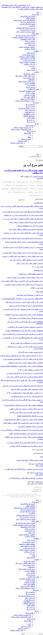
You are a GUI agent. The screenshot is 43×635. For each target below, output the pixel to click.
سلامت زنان (31, 85)
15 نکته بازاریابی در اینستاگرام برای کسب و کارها (27, 343)
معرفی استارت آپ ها (28, 22)
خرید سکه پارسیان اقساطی (36, 195)
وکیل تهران (30, 192)
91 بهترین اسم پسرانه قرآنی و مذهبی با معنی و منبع (26, 222)
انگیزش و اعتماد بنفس (27, 58)
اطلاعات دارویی (29, 83)
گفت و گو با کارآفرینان (27, 16)
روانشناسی (31, 79)
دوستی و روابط (30, 41)
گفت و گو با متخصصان (27, 39)
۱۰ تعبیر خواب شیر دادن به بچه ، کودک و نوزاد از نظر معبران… (22, 253)
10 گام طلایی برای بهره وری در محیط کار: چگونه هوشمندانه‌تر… (22, 298)
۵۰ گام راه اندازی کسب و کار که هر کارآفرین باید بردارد (24, 377)
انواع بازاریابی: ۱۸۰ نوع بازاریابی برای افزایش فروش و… (24, 373)
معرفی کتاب (31, 53)
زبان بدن (32, 66)
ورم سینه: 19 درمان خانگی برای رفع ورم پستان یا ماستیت (24, 284)
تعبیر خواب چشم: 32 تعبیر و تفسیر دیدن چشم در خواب (25, 277)
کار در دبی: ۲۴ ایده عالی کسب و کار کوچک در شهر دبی (25, 442)
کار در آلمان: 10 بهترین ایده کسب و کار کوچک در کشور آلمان (23, 423)
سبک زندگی (35, 33)
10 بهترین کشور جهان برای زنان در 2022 (30, 263)
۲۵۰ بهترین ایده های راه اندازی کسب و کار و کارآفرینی (25, 327)
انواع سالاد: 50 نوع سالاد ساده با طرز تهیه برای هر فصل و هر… (22, 212)
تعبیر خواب (31, 45)
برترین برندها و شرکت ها (27, 108)
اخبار (41, 456)
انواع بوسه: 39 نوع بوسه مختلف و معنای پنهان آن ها (26, 229)
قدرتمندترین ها (30, 110)
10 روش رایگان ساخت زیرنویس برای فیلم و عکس (26, 409)
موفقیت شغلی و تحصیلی (27, 56)
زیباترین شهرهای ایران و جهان (25, 100)
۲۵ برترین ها (31, 122)
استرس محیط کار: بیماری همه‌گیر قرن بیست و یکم (26, 318)
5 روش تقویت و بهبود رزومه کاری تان (30, 352)
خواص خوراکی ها (29, 74)
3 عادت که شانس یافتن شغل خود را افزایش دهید (27, 389)
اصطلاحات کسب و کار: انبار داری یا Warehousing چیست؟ (24, 330)
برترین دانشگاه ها (29, 114)
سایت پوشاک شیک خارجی (9, 181)
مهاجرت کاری (30, 93)
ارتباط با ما (35, 491)
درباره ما (36, 489)
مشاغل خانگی (30, 18)
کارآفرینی (32, 26)
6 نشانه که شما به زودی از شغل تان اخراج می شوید (26, 306)
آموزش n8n (39, 185)
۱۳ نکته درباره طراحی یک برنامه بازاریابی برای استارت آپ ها (23, 334)
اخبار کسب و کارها (17, 143)
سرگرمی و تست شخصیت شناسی (23, 37)
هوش (33, 68)
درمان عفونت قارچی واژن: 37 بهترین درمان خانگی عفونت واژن (22, 281)
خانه (37, 12)
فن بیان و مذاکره (29, 64)
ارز (30, 135)
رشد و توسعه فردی (28, 54)
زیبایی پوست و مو (29, 77)
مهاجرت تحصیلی (29, 95)
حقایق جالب (31, 118)
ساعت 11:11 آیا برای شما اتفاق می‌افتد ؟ (29, 226)
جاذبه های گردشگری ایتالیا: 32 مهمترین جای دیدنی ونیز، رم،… (22, 219)
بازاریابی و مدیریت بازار (27, 30)
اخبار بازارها (31, 131)
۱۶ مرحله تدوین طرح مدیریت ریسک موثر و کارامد (26, 412)
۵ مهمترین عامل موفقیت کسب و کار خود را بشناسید (25, 362)
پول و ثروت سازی (29, 60)
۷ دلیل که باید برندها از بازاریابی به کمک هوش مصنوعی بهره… (22, 359)
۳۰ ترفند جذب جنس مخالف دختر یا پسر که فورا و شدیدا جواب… (22, 238)
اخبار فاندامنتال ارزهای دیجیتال (21, 129)
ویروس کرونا (30, 87)
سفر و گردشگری (33, 89)
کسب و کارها (22, 141)
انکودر (9, 192)
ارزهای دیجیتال (30, 125)
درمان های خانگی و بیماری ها (25, 76)
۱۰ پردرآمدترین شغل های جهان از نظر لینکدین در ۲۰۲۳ (25, 393)
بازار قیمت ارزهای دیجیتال (22, 127)
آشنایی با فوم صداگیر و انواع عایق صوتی (30, 460)
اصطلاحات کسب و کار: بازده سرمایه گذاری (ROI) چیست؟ (23, 405)
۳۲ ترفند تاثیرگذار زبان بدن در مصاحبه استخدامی (27, 396)
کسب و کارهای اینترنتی (27, 24)
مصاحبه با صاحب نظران (27, 62)
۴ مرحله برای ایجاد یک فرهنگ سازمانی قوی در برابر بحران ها (23, 386)
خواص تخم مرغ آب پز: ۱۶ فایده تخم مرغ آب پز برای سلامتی (23, 215)
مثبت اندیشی (30, 70)
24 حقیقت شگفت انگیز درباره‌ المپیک (31, 274)
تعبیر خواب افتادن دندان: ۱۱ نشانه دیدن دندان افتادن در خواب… (22, 256)
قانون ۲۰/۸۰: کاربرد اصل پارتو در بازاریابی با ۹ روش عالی (24, 302)
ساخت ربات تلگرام (10, 185)
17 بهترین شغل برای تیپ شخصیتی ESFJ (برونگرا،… (26, 446)
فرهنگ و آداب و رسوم (27, 99)
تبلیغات (36, 487)
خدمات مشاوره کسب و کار (36, 181)
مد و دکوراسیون (29, 43)
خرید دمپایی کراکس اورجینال (19, 192)
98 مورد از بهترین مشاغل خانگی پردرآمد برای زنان (26, 260)
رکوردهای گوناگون (29, 116)
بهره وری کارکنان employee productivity (30, 416)
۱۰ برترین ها (31, 120)
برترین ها (36, 102)
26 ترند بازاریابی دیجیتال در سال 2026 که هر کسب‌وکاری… (23, 469)
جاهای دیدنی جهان (29, 97)
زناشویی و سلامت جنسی (26, 47)
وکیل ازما (40, 188)
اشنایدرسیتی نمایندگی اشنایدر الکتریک (18, 188)
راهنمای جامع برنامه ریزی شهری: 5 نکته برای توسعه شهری (23, 419)
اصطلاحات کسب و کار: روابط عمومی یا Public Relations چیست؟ (21, 366)
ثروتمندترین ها (30, 104)
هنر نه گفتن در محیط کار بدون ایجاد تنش (29, 295)
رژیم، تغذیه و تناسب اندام (26, 81)
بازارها (37, 123)
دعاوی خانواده (5, 188)
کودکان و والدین (29, 49)
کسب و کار (35, 14)
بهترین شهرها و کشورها (27, 91)
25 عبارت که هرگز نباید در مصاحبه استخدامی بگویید (26, 433)
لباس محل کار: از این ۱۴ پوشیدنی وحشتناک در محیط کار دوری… (21, 430)
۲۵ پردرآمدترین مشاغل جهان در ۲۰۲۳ (30, 370)
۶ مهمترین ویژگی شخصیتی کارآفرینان (30, 426)
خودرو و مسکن (26, 139)
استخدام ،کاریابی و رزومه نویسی (24, 20)
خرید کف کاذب (32, 188)
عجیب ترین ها (30, 106)
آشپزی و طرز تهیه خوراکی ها (25, 35)
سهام (29, 137)
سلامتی (36, 72)
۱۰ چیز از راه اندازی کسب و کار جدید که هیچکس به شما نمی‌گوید (21, 355)
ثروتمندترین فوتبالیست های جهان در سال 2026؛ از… (26, 478)
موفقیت (36, 51)
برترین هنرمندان (29, 112)
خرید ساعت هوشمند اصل (22, 185)
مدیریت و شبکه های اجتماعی (25, 28)
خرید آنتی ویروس (38, 192)
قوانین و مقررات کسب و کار (25, 31)
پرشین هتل (32, 185)
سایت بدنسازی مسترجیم (22, 181)
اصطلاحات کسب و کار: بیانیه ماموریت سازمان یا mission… (23, 314)
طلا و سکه (27, 133)
